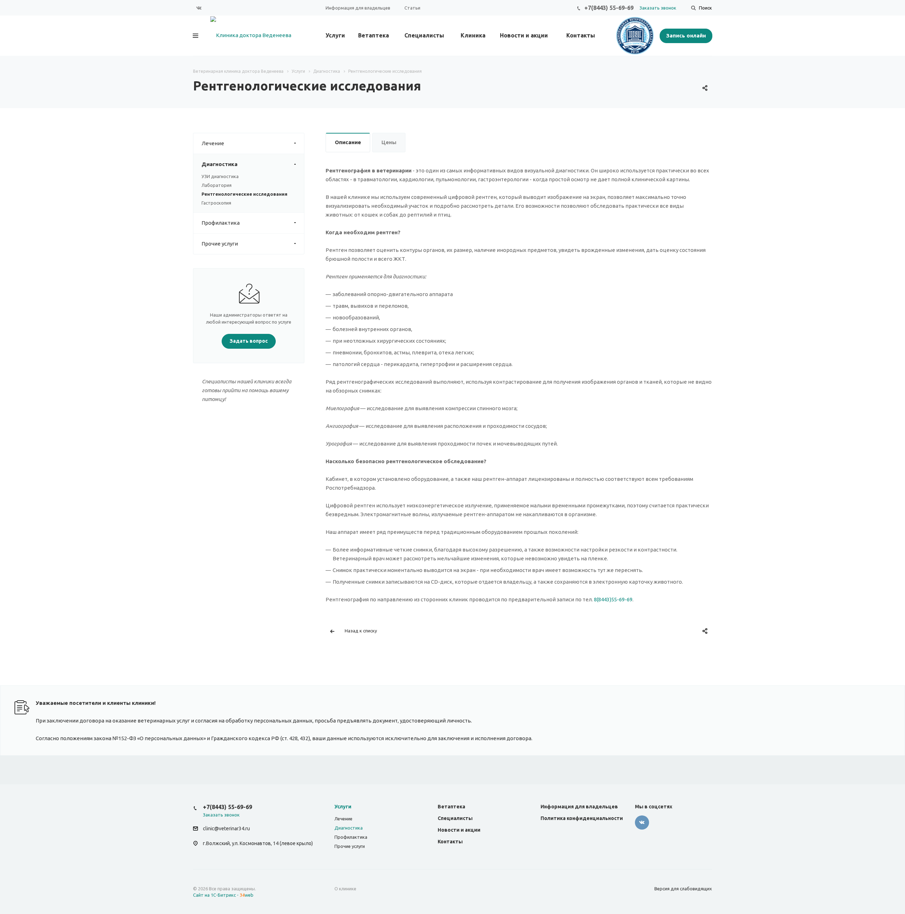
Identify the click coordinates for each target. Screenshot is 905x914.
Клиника (473, 35)
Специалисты (424, 35)
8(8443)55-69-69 (613, 599)
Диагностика (220, 164)
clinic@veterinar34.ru (226, 829)
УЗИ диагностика (220, 176)
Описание (348, 142)
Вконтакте (199, 8)
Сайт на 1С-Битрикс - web (223, 894)
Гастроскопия (216, 202)
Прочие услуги (220, 244)
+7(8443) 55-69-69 (609, 8)
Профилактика (221, 223)
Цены (388, 142)
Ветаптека (373, 35)
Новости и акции (524, 35)
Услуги (335, 35)
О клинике (345, 888)
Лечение (213, 143)
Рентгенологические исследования (244, 193)
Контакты (580, 35)
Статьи (412, 7)
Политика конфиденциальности (582, 818)
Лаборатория (217, 185)
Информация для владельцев (358, 7)
